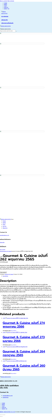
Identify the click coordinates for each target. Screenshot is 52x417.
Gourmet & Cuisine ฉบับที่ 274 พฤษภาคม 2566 (24, 325)
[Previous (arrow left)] (0, 416)
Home (1, 251)
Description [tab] (5, 276)
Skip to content (3, 1)
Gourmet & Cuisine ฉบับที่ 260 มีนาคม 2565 (24, 367)
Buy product (3, 272)
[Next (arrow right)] (1, 416)
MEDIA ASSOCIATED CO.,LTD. (7, 412)
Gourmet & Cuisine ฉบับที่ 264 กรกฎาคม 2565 (24, 353)
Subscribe (2, 242)
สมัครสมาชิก (4, 20)
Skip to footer (11, 1)
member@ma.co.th (4, 235)
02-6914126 (4, 16)
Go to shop (2, 249)
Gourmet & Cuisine (7, 251)
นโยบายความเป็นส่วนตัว (7, 23)
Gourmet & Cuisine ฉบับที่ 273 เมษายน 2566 (24, 339)
